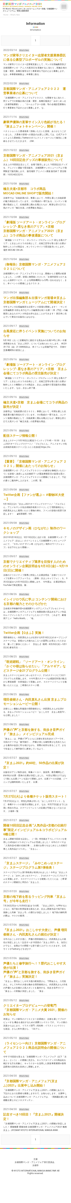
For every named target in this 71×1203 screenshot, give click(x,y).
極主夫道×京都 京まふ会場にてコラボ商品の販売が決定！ (35, 404)
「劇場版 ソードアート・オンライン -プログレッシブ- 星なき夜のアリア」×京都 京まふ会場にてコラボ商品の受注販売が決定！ (35, 369)
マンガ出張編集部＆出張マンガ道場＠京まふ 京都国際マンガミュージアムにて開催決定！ (35, 300)
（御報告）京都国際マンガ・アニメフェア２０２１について (34, 266)
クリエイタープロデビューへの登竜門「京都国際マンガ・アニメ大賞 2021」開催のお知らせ (35, 1010)
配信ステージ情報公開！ (20, 435)
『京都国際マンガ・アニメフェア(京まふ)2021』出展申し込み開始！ (30, 1083)
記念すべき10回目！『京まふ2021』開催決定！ (33, 1116)
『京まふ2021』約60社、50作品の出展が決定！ (33, 765)
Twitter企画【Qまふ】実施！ (23, 633)
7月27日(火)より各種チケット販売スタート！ (35, 796)
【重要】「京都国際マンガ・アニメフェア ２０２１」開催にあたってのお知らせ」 (35, 464)
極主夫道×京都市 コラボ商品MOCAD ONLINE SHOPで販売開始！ (28, 191)
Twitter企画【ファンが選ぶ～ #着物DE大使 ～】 (33, 497)
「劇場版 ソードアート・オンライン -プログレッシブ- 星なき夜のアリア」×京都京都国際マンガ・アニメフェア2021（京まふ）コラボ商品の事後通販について (34, 228)
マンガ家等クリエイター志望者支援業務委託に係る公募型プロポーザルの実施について (34, 57)
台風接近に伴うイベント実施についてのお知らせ (34, 333)
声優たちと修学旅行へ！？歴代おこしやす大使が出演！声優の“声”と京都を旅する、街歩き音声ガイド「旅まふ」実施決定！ (34, 969)
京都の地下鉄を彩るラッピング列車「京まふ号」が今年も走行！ (34, 899)
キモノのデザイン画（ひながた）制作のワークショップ (34, 530)
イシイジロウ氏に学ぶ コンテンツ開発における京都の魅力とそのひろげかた (35, 601)
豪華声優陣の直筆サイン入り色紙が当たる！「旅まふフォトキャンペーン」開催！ (34, 124)
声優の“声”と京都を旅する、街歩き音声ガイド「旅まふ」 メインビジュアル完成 (34, 732)
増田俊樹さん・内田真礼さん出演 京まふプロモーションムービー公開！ (35, 702)
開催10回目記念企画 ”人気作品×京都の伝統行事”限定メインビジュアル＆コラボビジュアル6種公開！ (35, 829)
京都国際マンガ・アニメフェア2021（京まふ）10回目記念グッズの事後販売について (33, 158)
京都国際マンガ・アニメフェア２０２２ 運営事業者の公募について (34, 91)
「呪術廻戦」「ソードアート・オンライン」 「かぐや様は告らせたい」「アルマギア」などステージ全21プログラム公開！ (34, 666)
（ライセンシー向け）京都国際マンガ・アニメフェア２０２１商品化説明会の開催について (34, 1047)
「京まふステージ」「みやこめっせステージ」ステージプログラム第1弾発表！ (33, 865)
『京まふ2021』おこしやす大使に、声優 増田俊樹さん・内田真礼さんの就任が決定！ (35, 932)
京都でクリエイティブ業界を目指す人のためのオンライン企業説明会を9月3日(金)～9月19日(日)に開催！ (35, 566)
